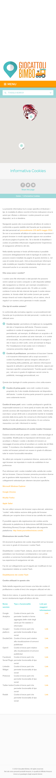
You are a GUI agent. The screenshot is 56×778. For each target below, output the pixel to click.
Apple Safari (8, 503)
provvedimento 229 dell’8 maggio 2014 (36, 230)
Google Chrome (9, 492)
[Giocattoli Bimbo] (28, 69)
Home (18, 196)
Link (46, 613)
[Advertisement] (28, 29)
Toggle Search (16, 93)
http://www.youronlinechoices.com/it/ (28, 530)
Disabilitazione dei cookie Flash (15, 575)
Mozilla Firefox (9, 498)
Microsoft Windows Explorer (14, 486)
